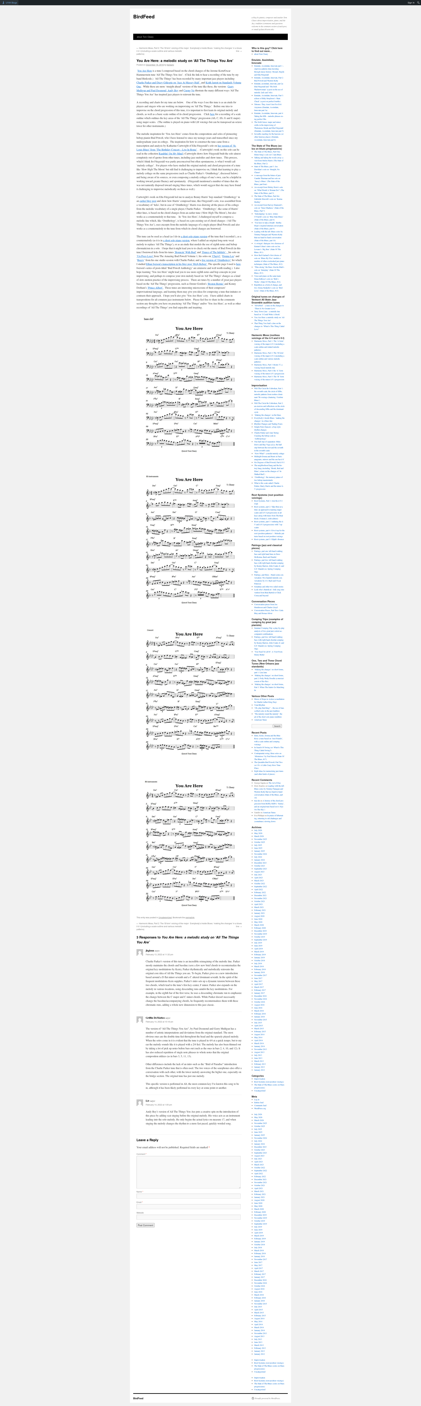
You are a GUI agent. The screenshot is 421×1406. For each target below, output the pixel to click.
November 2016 (260, 998)
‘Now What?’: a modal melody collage (269, 453)
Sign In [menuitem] (411, 2)
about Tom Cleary (145, 36)
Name (139, 1191)
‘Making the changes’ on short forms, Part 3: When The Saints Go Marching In (269, 687)
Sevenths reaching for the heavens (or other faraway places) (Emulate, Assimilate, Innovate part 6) (269, 136)
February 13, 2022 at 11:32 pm (159, 954)
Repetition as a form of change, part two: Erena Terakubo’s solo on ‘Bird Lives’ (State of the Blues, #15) (268, 287)
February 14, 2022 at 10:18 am (159, 1021)
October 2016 (259, 1001)
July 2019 (258, 942)
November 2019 (260, 933)
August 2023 (259, 871)
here (212, 114)
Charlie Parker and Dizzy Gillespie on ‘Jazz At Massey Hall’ (168, 82)
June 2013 (258, 1058)
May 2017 (258, 981)
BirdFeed (144, 16)
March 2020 (259, 925)
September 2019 (260, 939)
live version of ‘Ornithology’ (216, 260)
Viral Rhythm (259, 705)
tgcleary (170, 64)
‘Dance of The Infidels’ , (214, 252)
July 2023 (258, 874)
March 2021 (259, 907)
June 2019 (258, 945)
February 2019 (260, 954)
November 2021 (260, 898)
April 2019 (258, 948)
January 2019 (259, 957)
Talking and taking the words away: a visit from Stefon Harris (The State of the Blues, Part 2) (268, 160)
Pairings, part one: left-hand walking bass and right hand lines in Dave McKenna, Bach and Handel (268, 554)
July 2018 (258, 963)
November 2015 (260, 1019)
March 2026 (259, 836)
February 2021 (260, 910)
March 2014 (259, 1043)
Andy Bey (173, 90)
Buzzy (140, 260)
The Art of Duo (275, 782)
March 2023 (259, 880)
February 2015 (260, 1031)
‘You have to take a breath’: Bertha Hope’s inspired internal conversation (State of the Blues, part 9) (268, 225)
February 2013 (260, 1064)
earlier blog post (148, 201)
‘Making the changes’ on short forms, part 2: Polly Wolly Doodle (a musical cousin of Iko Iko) (269, 678)
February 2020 (260, 927)
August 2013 (259, 1052)
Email (139, 1202)
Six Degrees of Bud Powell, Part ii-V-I (269, 462)
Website (140, 1212)
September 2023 (260, 868)
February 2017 (260, 990)
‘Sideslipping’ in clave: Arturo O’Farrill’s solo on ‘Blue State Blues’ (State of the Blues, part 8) (268, 216)
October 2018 (259, 960)
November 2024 (260, 854)
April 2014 (258, 1040)
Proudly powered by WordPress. (267, 1398)
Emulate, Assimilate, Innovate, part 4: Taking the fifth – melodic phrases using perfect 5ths (269, 116)
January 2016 (259, 1016)
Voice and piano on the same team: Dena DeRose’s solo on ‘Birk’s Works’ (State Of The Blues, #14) (267, 279)
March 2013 (259, 1061)
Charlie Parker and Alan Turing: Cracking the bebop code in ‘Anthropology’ (266, 435)
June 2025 (258, 848)
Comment (141, 1154)
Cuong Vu (189, 90)
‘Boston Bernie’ (215, 283)
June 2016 (258, 1007)
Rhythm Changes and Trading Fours (268, 423)
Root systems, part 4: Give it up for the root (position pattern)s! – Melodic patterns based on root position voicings (269, 533)
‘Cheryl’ (216, 256)
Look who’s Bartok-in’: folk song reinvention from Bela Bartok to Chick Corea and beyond (269, 592)
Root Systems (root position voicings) (269, 1081)
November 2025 (260, 839)
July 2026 (258, 830)
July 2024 (258, 856)
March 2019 (259, 951)
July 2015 (258, 1022)
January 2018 (259, 972)
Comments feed (260, 1105)
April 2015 (258, 1025)
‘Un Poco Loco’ (145, 256)
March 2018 (259, 966)
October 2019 (259, 936)
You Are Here (144, 70)
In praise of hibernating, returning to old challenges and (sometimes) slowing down (269, 818)
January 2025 (259, 851)
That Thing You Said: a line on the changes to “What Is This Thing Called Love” (269, 326)
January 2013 (259, 1067)
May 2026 (258, 833)
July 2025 (258, 845)
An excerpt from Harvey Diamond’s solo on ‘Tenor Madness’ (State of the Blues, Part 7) (269, 208)
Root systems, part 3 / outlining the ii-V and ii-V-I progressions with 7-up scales (269, 524)
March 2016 (259, 1010)
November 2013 (260, 1049)
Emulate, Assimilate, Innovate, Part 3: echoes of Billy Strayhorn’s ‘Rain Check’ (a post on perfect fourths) (269, 98)
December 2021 (260, 895)
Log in (256, 1099)
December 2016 (260, 996)
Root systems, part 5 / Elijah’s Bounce (269, 539)
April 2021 (258, 904)
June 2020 (258, 919)
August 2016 (259, 1004)
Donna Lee (228, 256)
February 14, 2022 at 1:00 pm (159, 1104)
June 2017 (258, 978)
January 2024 (259, 859)
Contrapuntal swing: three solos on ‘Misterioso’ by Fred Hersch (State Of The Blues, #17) (269, 756)
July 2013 (258, 1055)
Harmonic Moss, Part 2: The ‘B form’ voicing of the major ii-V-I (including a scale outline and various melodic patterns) (162, 51)
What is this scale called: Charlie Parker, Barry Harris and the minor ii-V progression (269, 486)
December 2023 (260, 862)
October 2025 (259, 842)
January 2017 (259, 993)
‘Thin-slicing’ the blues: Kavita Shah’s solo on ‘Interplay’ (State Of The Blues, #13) (269, 270)
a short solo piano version (194, 236)
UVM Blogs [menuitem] (11, 2)
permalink (190, 917)
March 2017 (259, 987)
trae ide (257, 800)
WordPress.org (260, 1108)
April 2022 (258, 889)
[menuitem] (418, 2)
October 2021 (259, 901)
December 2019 (260, 930)
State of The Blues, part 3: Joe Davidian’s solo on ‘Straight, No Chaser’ (267, 169)
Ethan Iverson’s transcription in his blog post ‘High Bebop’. (176, 264)
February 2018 (260, 969)
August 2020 (259, 916)
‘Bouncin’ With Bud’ (185, 252)
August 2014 (259, 1034)
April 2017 (258, 984)
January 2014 (259, 1046)
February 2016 (260, 1013)
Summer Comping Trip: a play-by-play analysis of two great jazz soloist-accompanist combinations (269, 631)
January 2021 (259, 913)
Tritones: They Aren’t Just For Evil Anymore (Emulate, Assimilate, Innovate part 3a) (267, 107)
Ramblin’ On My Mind (171, 153)
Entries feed (258, 1102)
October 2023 (259, 865)
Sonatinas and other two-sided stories (268, 586)
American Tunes (260, 719)
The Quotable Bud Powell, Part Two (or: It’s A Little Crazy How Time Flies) (268, 765)
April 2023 (258, 877)
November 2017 (260, 975)
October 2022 (259, 883)
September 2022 (260, 886)
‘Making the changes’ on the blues (267, 415)
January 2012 (259, 1070)
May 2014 (258, 1037)
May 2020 (258, 922)
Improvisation (259, 1078)
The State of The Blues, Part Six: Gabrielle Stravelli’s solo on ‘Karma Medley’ (268, 199)
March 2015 (259, 1028)
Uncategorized (165, 917)
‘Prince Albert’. (155, 287)
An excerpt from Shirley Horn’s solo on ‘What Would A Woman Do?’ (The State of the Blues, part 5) (269, 190)
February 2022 (260, 892)
